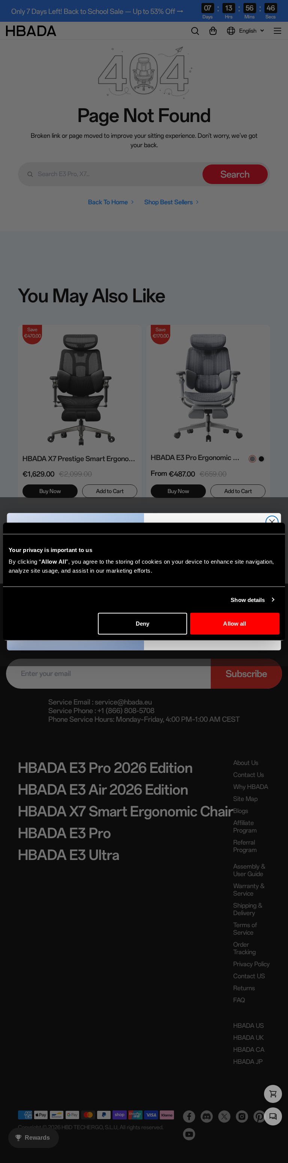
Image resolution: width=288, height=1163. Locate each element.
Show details (248, 599)
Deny (142, 623)
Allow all (234, 623)
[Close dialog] (272, 522)
